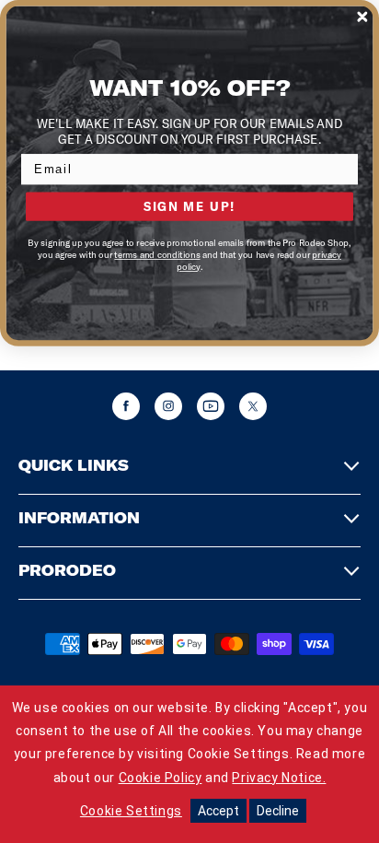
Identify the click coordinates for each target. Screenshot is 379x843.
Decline (278, 810)
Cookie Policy (160, 777)
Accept (218, 810)
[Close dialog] (362, 16)
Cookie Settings (131, 810)
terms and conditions (157, 254)
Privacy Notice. (279, 777)
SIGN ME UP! (190, 205)
